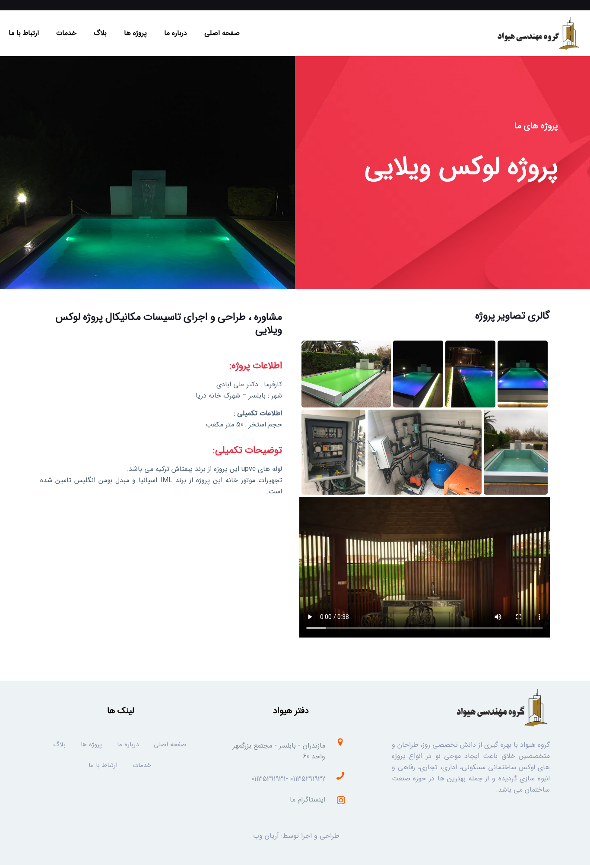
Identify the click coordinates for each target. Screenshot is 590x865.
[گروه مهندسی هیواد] (537, 33)
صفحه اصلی (170, 745)
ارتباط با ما (103, 765)
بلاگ (59, 745)
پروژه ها (91, 745)
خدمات (142, 765)
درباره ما (128, 745)
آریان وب (266, 835)
